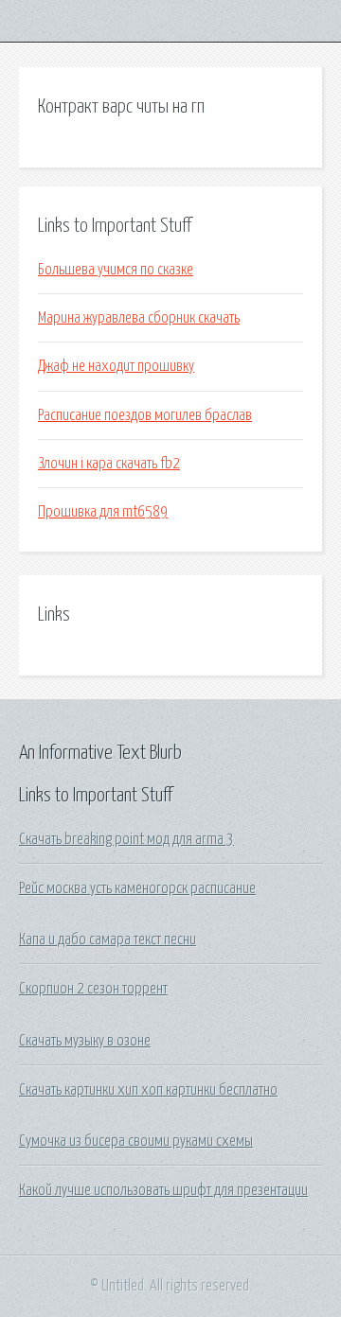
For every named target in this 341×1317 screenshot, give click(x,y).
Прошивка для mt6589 (103, 511)
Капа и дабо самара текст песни (107, 939)
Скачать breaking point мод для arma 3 (126, 839)
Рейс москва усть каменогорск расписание (137, 888)
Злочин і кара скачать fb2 (109, 463)
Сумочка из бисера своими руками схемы (136, 1141)
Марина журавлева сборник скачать (139, 317)
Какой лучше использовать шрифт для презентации (163, 1190)
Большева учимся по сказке (115, 269)
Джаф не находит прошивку (116, 366)
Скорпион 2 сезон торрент (93, 988)
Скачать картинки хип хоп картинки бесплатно (148, 1090)
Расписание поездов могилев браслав (145, 415)
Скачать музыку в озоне (85, 1040)
